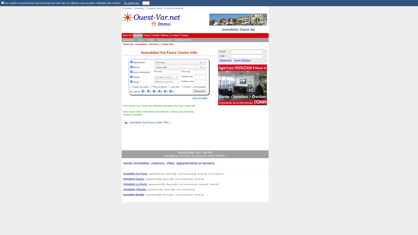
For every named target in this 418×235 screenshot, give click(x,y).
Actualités (127, 8)
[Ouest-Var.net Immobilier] (151, 20)
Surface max (188, 81)
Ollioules (165, 35)
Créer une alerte (199, 98)
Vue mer (175, 87)
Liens (198, 152)
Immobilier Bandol (133, 194)
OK (146, 3)
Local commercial (141, 72)
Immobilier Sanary (133, 179)
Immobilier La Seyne (135, 184)
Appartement (128, 40)
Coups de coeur (164, 40)
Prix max (186, 71)
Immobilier (140, 8)
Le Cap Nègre (214, 174)
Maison (141, 40)
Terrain (151, 40)
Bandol (156, 35)
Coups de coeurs (141, 87)
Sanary (147, 35)
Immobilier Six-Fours (135, 173)
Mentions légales (186, 152)
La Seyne (175, 35)
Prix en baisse (160, 87)
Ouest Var (127, 35)
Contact (184, 35)
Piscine (187, 87)
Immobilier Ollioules (134, 189)
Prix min (158, 71)
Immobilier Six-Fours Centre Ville (149, 122)
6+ (173, 91)
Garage (136, 77)
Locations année (155, 8)
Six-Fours (154, 44)
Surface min (187, 76)
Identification (226, 60)
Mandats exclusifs (183, 40)
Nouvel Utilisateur (242, 60)
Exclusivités (200, 87)
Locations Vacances (174, 8)
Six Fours (137, 35)
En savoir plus (131, 3)
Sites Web (207, 152)
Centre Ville (168, 44)
